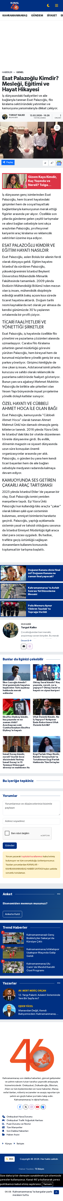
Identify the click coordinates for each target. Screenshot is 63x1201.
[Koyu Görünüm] (48, 5)
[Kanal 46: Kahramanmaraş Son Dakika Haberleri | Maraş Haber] (14, 5)
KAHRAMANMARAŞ (14, 15)
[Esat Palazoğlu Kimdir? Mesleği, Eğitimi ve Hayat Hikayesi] (31, 140)
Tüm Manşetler (14, 1127)
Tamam (47, 1184)
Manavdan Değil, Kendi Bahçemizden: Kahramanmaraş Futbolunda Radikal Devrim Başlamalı (37, 1012)
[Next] (43, 1107)
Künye (8, 1143)
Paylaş (9, 162)
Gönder (10, 845)
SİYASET (52, 15)
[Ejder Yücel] (9, 1010)
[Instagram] (29, 646)
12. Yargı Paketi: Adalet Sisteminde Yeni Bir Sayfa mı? (39, 997)
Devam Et (25, 641)
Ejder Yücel (25, 1006)
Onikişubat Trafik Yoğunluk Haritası (25, 1120)
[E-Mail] (23, 646)
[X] (25, 1107)
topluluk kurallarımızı (32, 856)
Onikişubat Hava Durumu (19, 1116)
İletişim (20, 1143)
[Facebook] (20, 1107)
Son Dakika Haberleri (17, 1131)
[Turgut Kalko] (10, 630)
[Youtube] (37, 1107)
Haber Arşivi (13, 1134)
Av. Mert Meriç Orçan (32, 991)
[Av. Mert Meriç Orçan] (9, 994)
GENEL (20, 72)
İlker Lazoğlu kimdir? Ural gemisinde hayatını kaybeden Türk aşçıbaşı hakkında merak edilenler (16, 687)
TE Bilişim (39, 1169)
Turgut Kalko (29, 627)
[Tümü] (58, 894)
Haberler (7, 72)
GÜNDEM (37, 15)
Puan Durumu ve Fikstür (19, 1124)
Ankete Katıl (12, 914)
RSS (11, 1159)
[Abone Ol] (59, 163)
